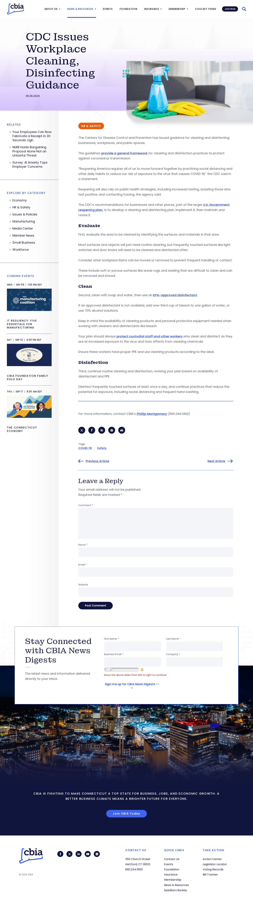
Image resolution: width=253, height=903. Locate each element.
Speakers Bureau (175, 890)
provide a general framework (124, 153)
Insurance (151, 9)
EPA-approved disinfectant (175, 295)
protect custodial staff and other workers (149, 336)
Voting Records (213, 869)
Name (82, 545)
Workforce (20, 250)
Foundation (128, 9)
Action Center (212, 859)
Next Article (216, 461)
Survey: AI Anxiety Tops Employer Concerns (30, 164)
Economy (19, 200)
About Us (51, 9)
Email (82, 564)
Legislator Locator (215, 864)
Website (83, 584)
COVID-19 (85, 448)
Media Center (22, 228)
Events (108, 9)
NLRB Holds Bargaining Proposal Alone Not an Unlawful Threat (29, 151)
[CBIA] (15, 9)
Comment (85, 505)
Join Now (230, 8)
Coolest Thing (205, 9)
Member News (23, 235)
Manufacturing (23, 221)
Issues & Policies (24, 214)
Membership (177, 9)
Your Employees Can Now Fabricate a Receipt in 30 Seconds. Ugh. (32, 136)
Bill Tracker (210, 875)
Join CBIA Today (126, 814)
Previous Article (97, 461)
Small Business (23, 243)
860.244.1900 (134, 869)
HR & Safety (21, 207)
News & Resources (80, 9)
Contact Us (171, 859)
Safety (102, 448)
